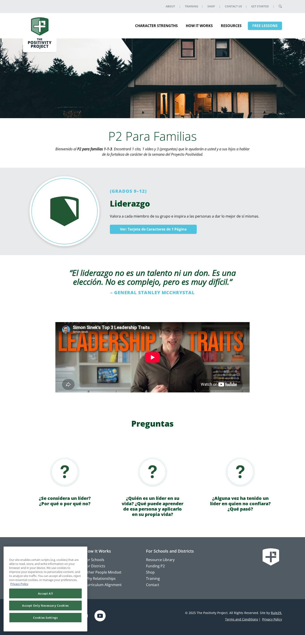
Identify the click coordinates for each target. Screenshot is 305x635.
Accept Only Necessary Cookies (45, 606)
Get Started (260, 6)
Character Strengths (156, 25)
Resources (231, 25)
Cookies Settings (45, 618)
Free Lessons (265, 25)
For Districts (95, 566)
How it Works (199, 25)
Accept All (45, 593)
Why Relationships (100, 578)
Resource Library (160, 559)
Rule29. (276, 613)
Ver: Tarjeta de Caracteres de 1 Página (153, 229)
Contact (152, 584)
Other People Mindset (103, 572)
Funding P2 (155, 566)
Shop (211, 6)
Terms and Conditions (241, 619)
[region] (45, 589)
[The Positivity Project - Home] (39, 32)
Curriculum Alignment (103, 584)
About (170, 6)
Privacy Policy (272, 619)
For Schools (94, 559)
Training (191, 6)
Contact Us (233, 6)
